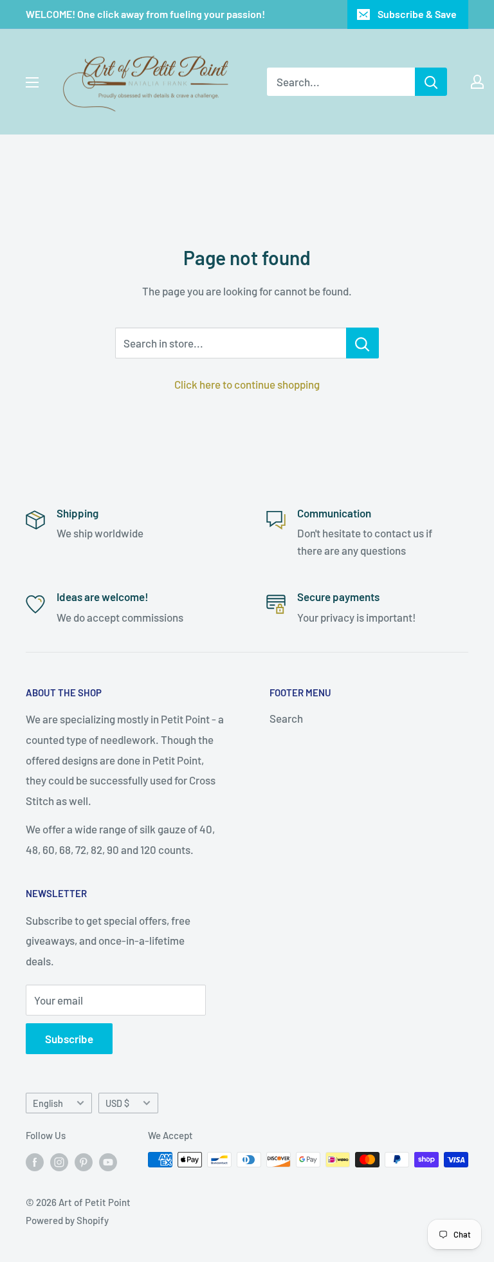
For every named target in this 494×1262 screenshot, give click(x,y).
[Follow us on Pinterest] (84, 1161)
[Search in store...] (362, 343)
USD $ (117, 1103)
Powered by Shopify (67, 1220)
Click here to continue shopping (247, 384)
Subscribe (69, 1038)
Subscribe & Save (417, 14)
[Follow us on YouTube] (108, 1161)
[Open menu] (32, 82)
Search (286, 718)
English (48, 1103)
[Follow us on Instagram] (59, 1161)
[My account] (477, 82)
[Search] (431, 82)
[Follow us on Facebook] (35, 1161)
